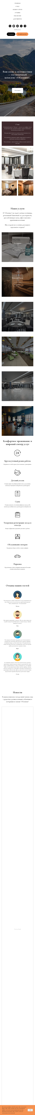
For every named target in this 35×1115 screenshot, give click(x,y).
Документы (17, 19)
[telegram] (25, 26)
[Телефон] (10, 26)
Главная (17, 3)
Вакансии (17, 16)
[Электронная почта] (17, 26)
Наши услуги (17, 9)
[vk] (21, 26)
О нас (18, 6)
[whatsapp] (13, 26)
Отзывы (17, 12)
